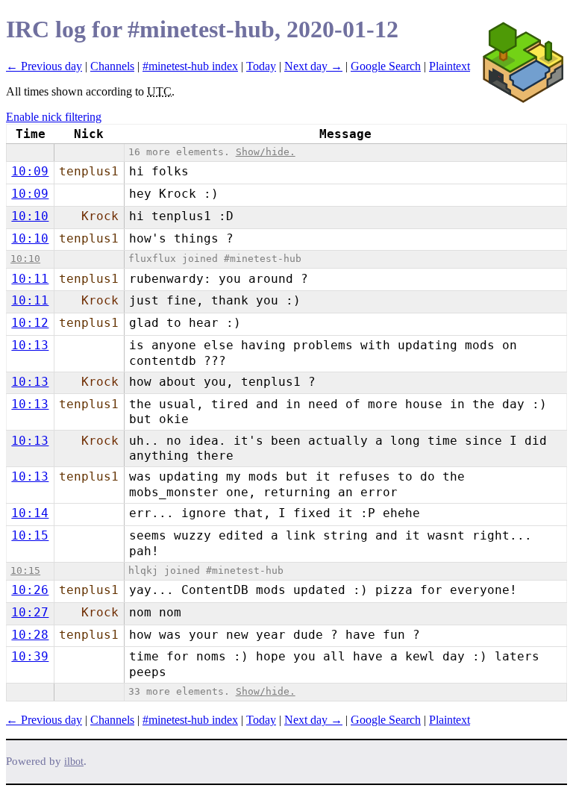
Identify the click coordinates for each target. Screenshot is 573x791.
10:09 (29, 171)
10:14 (29, 513)
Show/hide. (265, 151)
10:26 (29, 590)
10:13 (29, 345)
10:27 (29, 612)
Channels (112, 66)
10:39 (29, 656)
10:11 (29, 279)
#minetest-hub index (190, 66)
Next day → (313, 66)
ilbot (74, 761)
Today (261, 66)
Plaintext (449, 66)
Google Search (386, 66)
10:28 (29, 635)
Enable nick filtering (53, 116)
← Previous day (44, 66)
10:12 (29, 323)
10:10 (29, 216)
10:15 (29, 535)
